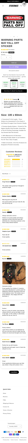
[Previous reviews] (2, 103)
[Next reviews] (26, 103)
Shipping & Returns (8, 403)
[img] (5, 179)
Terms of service (14, 439)
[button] (3, 5)
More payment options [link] (14, 70)
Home (4, 393)
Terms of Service (7, 410)
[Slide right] (17, 36)
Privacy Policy (7, 413)
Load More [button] (14, 372)
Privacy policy (6, 439)
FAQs (4, 400)
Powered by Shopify (14, 437)
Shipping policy (22, 439)
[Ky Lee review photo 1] (14, 273)
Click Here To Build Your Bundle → (14, 91)
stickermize (7, 437)
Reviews (5, 396)
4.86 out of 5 (18, 154)
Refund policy (23, 437)
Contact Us (6, 406)
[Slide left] (10, 36)
